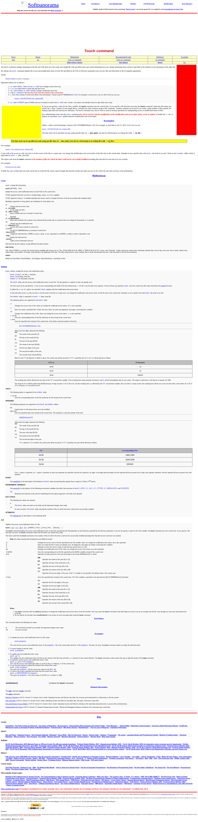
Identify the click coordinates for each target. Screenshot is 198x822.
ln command (160, 60)
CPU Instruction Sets (165, 758)
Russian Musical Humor (136, 780)
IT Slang (127, 777)
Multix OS (165, 757)
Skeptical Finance (23, 735)
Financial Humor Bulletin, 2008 (35, 747)
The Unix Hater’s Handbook (143, 767)
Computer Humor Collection (86, 777)
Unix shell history (185, 757)
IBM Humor (99, 783)
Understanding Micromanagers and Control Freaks (87, 726)
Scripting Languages (116, 758)
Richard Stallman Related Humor (30, 782)
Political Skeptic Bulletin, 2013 (88, 744)
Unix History (123, 62)
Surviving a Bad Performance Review (165, 726)
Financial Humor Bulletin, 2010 (178, 746)
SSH (155, 758)
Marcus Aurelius (19, 737)
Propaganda (112, 735)
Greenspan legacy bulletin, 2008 (50, 746)
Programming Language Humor (141, 778)
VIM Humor (128, 783)
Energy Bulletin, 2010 (102, 747)
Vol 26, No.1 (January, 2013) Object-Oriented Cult (154, 747)
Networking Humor (122, 782)
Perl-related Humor (61, 782)
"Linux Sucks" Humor (119, 780)
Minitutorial (74, 57)
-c (16, 650)
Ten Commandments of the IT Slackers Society (57, 777)
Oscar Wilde (62, 735)
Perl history (130, 758)
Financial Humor (32, 778)
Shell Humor (134, 782)
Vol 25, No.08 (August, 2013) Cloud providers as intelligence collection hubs (139, 746)
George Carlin (94, 735)
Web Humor (50, 780)
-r (16, 667)
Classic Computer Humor (15, 785)
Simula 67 (79, 758)
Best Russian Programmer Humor (158, 780)
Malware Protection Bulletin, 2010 (123, 747)
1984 (34, 767)
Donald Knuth (66, 757)
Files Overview (10, 701)
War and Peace (11, 735)
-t (18, 662)
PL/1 (73, 758)
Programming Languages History (58, 758)
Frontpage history (54, 760)
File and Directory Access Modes (17, 704)
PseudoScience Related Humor (103, 782)
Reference (160, 57)
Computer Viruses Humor (142, 783)
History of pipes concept (22, 758)
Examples (184, 57)
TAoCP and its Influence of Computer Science (88, 757)
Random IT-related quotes (169, 735)
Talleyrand (52, 735)
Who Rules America (70, 727)
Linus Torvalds (125, 757)
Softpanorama (43, 5)
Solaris (4, 267)
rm (38, 60)
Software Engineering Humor (49, 783)
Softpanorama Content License (168, 794)
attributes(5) (17, 516)
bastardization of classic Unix (173, 9)
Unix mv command (123, 60)
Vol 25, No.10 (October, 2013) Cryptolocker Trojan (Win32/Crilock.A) (87, 746)
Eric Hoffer (42, 737)
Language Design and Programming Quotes (142, 735)
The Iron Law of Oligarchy (99, 727)
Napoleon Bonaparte (69, 737)
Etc (184, 63)
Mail (146, 758)
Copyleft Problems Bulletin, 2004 (58, 747)
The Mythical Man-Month (45, 767)
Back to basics (130, 9)
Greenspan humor (183, 778)
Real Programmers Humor (35, 780)
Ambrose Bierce (83, 737)
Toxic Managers (111, 726)
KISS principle (56, 10)
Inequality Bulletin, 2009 (14, 747)
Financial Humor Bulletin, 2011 (83, 747)
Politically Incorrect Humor (90, 780)
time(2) (163, 286)
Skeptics (103, 735)
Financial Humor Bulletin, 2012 (174, 782)
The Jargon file (160, 767)
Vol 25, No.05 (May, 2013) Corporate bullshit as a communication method (98, 749)
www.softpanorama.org (30, 794)
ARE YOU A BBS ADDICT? (150, 777)
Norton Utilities (30, 760)
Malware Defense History (71, 760)
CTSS (158, 757)
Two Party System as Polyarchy (26, 726)
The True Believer (173, 767)
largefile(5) (16, 481)
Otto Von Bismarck (74, 735)
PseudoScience (56, 727)
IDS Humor (105, 780)
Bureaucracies (63, 726)
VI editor (9, 758)
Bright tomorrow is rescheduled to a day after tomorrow (172, 783)
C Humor (9, 780)
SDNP (87, 794)
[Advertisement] (99, 30)
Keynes (85, 735)
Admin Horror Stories (74, 62)
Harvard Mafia (124, 726)
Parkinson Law (26, 767)
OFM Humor (75, 780)
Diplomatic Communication (140, 726)
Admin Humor (48, 782)
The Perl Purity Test (168, 777)
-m (16, 656)
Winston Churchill (53, 737)
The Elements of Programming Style (120, 767)
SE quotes (121, 735)
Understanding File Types (14, 707)
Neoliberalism (84, 727)
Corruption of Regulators (47, 726)
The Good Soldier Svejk (19, 769)
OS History (140, 758)
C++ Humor (135, 777)
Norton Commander (17, 760)
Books (38, 57)
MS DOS (42, 758)
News (13, 57)
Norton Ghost (42, 760)
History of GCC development (97, 758)
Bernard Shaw (95, 737)
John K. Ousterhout (148, 757)
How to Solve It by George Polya (67, 767)
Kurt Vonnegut (32, 737)
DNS (150, 758)
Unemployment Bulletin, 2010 (110, 744)
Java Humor (33, 783)
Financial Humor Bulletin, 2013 (16, 783)
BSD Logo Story (102, 777)
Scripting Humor (19, 780)
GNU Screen (85, 760)
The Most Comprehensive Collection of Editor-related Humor (107, 778)
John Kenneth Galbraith (39, 735)
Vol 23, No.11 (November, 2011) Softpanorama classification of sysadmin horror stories (40, 749)
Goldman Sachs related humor (165, 778)
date (13, 60)
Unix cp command (74, 60)
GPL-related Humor (63, 780)
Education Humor (87, 783)
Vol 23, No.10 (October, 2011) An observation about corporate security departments (151, 744)
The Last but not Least (10, 789)
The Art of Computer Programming (93, 767)
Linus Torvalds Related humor (80, 782)
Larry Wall (136, 757)
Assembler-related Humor (114, 783)
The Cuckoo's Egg (116, 777)
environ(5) (16, 488)
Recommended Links (123, 57)
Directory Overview (12, 697)
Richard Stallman (112, 757)
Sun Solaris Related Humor (70, 783)
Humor (160, 62)
